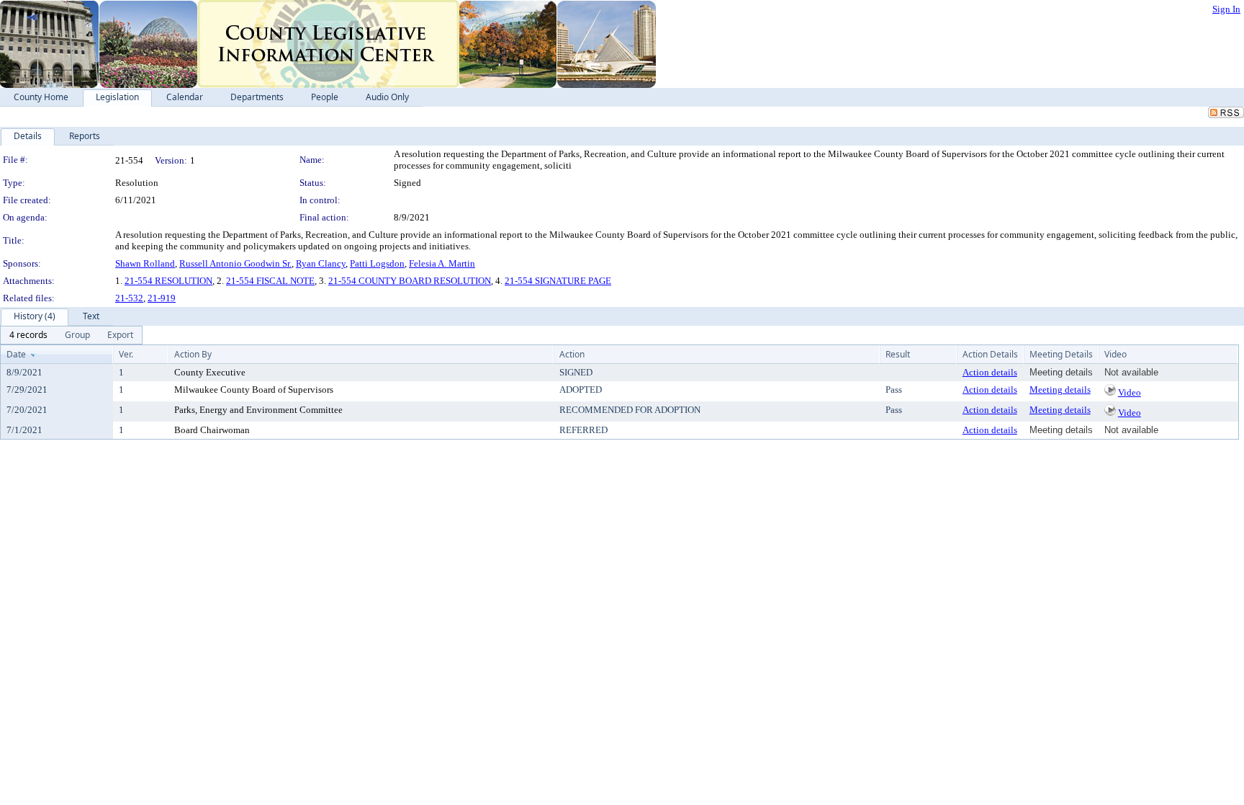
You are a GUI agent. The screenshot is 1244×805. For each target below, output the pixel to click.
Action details (990, 372)
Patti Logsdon (377, 263)
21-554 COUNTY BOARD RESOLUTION (409, 280)
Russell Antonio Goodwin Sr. (235, 263)
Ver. (126, 354)
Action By (193, 354)
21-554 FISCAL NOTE (270, 280)
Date (16, 354)
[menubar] (71, 335)
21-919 (162, 298)
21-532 (129, 298)
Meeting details (1060, 389)
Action (572, 354)
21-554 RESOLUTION (168, 280)
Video (1129, 392)
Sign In (1226, 9)
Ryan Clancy (321, 263)
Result (897, 354)
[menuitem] (28, 335)
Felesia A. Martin (442, 263)
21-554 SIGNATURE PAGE (558, 280)
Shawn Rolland (145, 263)
